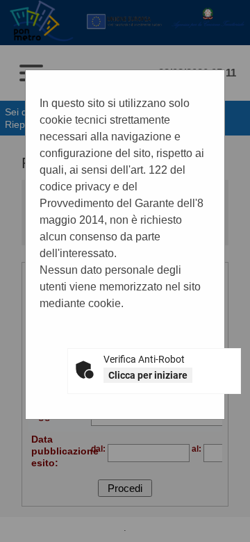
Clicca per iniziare (148, 375)
